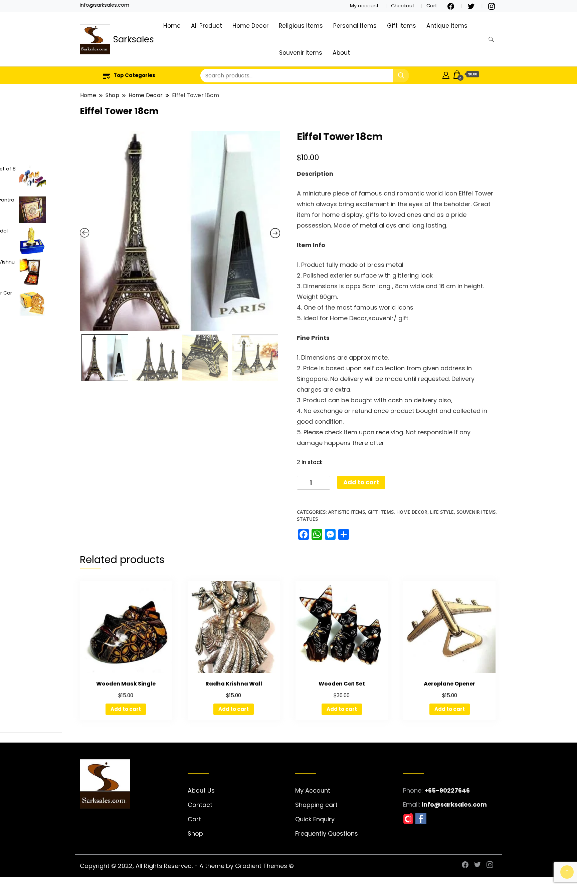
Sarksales (133, 39)
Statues (307, 519)
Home (172, 26)
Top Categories (134, 75)
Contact (200, 805)
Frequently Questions (326, 833)
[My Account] (445, 74)
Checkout (402, 5)
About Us (201, 790)
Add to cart (361, 482)
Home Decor (250, 26)
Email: (411, 804)
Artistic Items (346, 512)
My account (364, 5)
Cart (431, 5)
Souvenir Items (300, 53)
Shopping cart (316, 805)
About (341, 53)
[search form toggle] (491, 39)
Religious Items (301, 26)
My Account (312, 790)
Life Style (442, 512)
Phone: (413, 790)
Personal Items (355, 26)
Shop (195, 833)
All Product (206, 26)
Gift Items (401, 26)
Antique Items (446, 26)
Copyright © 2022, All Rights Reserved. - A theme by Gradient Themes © (187, 866)
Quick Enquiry (315, 819)
